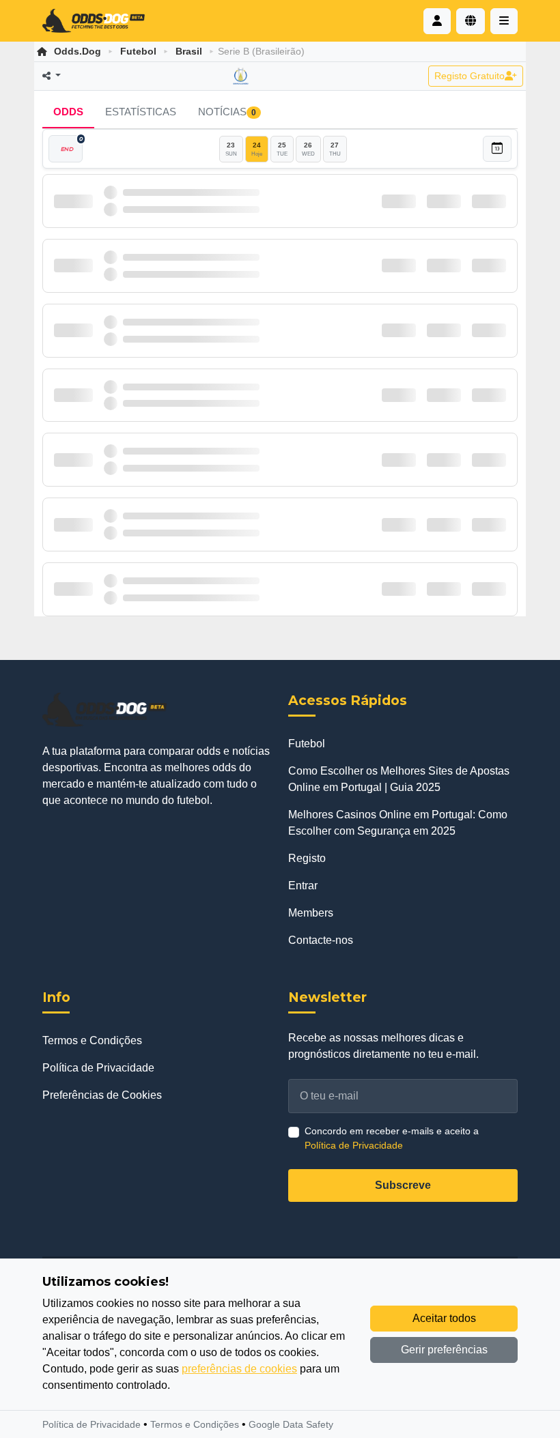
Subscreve (403, 1185)
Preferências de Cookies (102, 1095)
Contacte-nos (320, 940)
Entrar (303, 885)
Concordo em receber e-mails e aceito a (392, 1138)
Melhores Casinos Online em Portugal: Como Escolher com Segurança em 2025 (397, 823)
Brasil (189, 51)
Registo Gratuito (469, 75)
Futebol (138, 51)
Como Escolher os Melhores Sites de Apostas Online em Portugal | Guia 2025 (398, 779)
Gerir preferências (444, 1349)
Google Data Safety (291, 1424)
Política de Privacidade (98, 1068)
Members (310, 913)
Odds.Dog (77, 51)
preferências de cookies (239, 1369)
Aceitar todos (444, 1318)
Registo (307, 858)
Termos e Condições (92, 1040)
